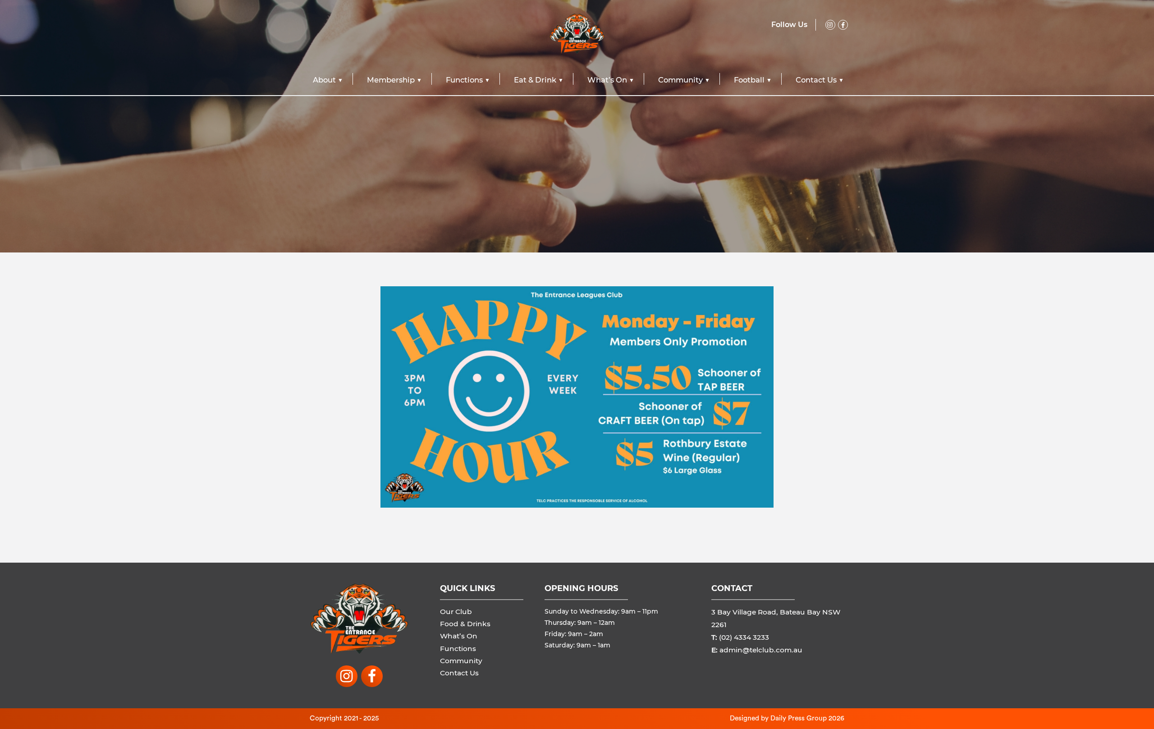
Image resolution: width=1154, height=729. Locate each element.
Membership (391, 79)
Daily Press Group (798, 718)
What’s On (607, 79)
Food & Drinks (465, 623)
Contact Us (816, 79)
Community (680, 79)
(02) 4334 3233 (744, 637)
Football (749, 79)
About (324, 79)
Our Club (456, 611)
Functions (464, 79)
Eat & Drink (535, 79)
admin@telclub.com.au (760, 650)
